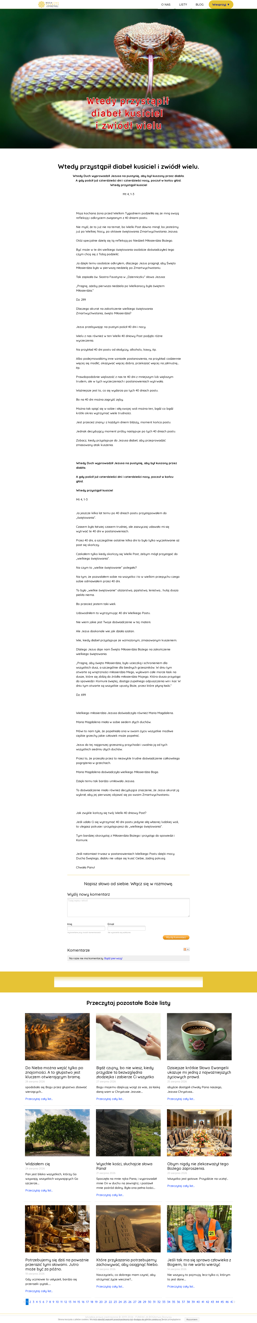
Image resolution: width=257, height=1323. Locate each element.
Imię (69, 924)
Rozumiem (192, 1319)
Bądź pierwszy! (113, 958)
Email (111, 924)
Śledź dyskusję (186, 949)
